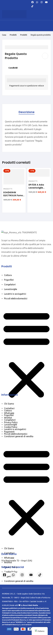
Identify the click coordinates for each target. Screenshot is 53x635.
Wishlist (8, 417)
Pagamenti (9, 431)
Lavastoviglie (10, 289)
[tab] (27, 112)
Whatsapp (9, 413)
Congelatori (10, 284)
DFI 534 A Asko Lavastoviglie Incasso (36, 187)
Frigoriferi (9, 280)
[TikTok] (32, 6)
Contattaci (9, 408)
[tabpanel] (26, 133)
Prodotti (13, 35)
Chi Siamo (9, 403)
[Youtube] (46, 2)
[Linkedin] (31, 575)
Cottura (8, 275)
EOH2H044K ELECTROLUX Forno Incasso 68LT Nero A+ (13, 197)
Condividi (13, 68)
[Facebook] (32, 2)
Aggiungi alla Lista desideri (45, 56)
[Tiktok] (40, 575)
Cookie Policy (10, 427)
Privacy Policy (11, 422)
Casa (4, 35)
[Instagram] (42, 2)
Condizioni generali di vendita (18, 436)
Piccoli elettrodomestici (15, 298)
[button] (26, 354)
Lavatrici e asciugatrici (15, 294)
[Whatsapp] (37, 2)
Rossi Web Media (30, 605)
